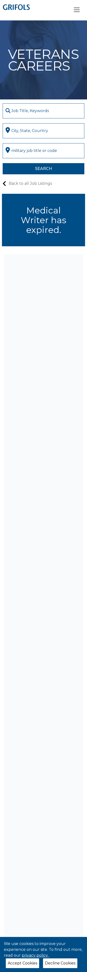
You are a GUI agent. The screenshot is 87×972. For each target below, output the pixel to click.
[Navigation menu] (77, 9)
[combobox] (43, 110)
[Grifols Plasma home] (16, 7)
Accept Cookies (22, 963)
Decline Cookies (60, 963)
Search (43, 168)
